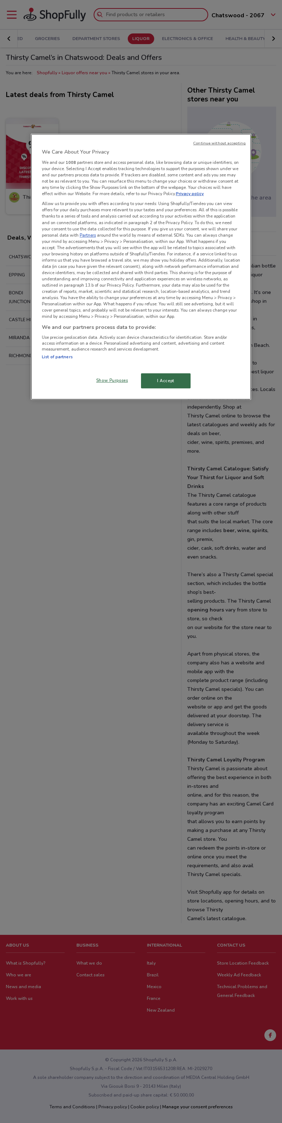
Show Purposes (112, 380)
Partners (88, 235)
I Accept (165, 380)
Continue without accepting (219, 143)
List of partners (57, 357)
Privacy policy (190, 194)
